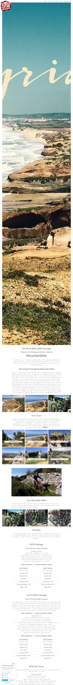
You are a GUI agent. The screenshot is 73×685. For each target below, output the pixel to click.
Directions (55, 1)
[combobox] (13, 663)
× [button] (14, 663)
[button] (8, 682)
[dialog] (8, 673)
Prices (61, 1)
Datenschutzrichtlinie (5, 669)
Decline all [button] (12, 680)
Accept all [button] (5, 680)
